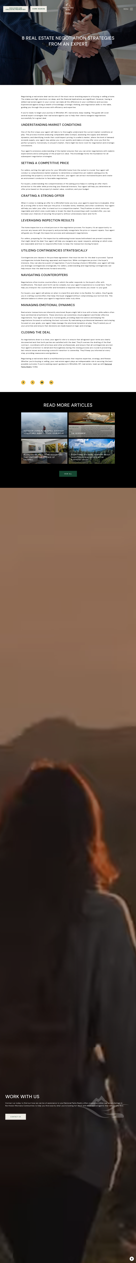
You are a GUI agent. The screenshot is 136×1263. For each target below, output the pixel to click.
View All (68, 474)
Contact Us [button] (15, 1117)
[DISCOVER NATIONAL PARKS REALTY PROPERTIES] (15, 9)
